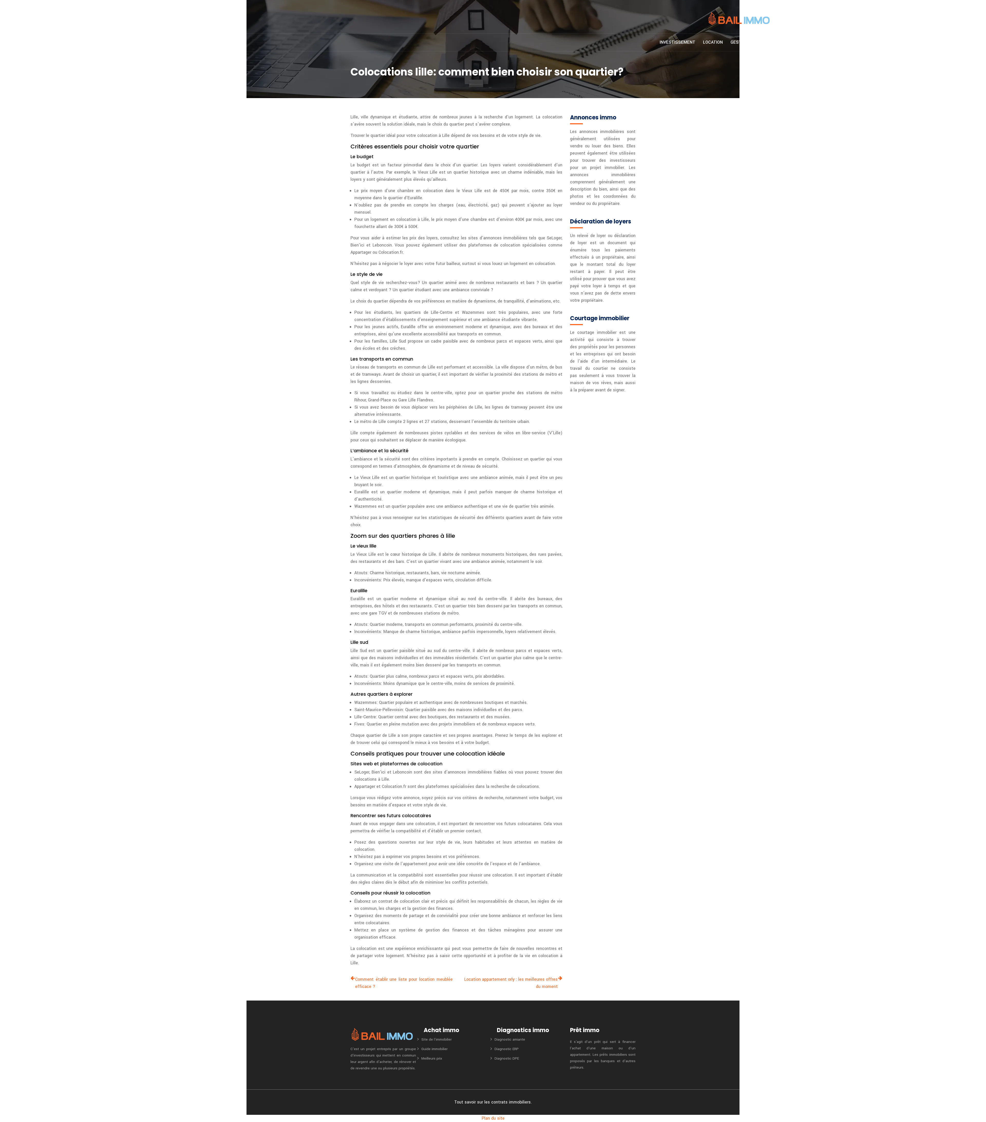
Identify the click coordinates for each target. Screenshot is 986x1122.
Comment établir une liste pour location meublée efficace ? (404, 982)
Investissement (677, 42)
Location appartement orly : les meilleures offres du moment (511, 982)
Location (713, 42)
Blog (818, 42)
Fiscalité (766, 42)
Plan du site (493, 1118)
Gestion (739, 42)
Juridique (794, 42)
